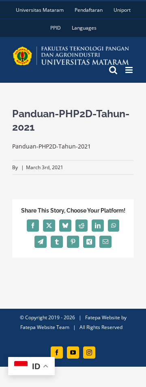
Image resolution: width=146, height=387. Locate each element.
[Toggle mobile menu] (129, 70)
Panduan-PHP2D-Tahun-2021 (51, 146)
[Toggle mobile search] (113, 70)
